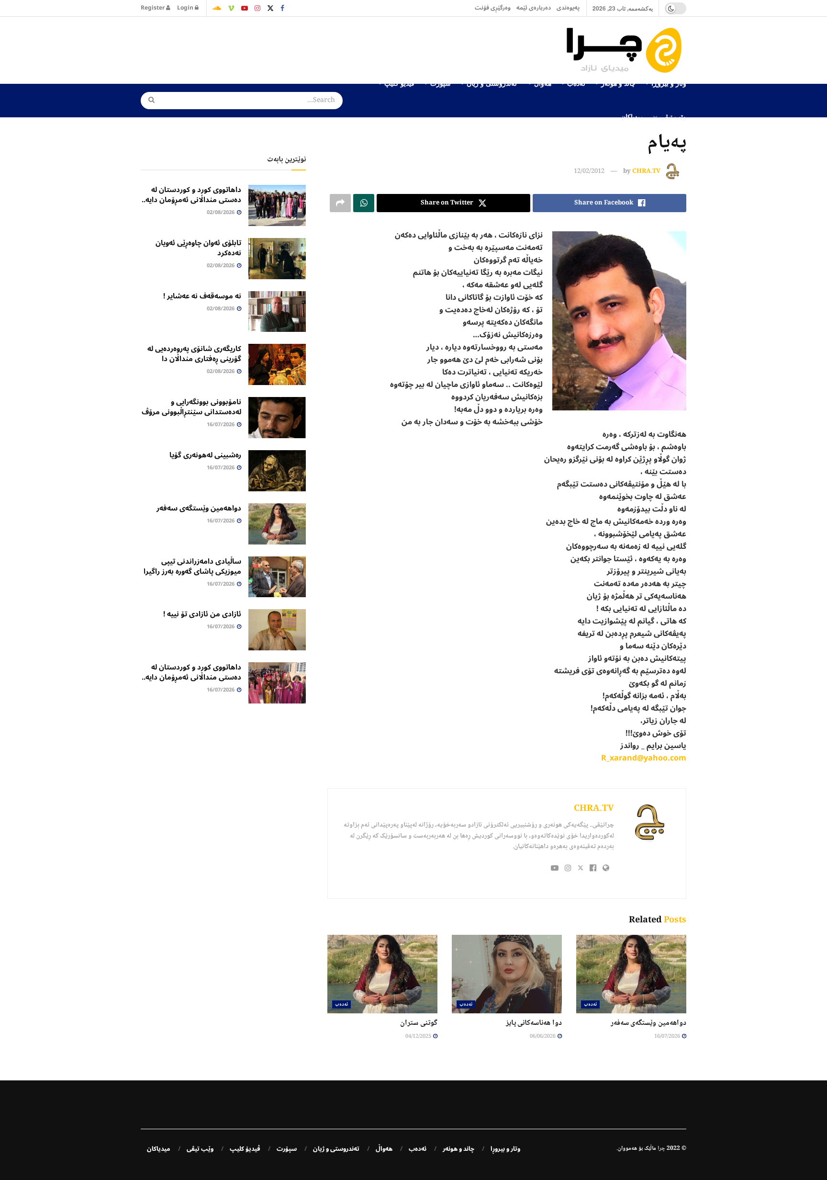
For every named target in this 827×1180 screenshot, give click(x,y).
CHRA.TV (646, 171)
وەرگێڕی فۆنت (493, 8)
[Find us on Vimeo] (231, 8)
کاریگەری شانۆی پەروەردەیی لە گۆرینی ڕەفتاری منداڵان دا (194, 353)
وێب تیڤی (672, 116)
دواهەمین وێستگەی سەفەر (648, 1023)
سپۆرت (287, 1149)
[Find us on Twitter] (270, 8)
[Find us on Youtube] (244, 8)
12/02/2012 (589, 171)
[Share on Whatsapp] (363, 203)
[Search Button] (148, 100)
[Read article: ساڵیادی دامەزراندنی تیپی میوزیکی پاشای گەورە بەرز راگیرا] (277, 577)
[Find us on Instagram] (257, 8)
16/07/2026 (667, 1036)
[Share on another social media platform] (340, 203)
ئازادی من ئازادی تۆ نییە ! (202, 614)
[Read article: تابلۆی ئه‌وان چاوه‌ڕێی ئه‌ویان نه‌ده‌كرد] (277, 258)
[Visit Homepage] (626, 50)
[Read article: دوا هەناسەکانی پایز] (507, 974)
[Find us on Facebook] (282, 8)
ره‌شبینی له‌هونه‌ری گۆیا (205, 455)
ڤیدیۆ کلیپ (245, 1149)
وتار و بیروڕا (505, 1149)
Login (186, 8)
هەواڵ (384, 1149)
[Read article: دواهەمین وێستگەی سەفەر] (631, 974)
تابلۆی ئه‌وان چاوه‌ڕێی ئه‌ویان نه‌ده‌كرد (198, 248)
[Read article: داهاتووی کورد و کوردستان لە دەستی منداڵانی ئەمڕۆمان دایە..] (277, 205)
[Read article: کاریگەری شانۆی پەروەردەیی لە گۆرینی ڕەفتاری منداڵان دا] (277, 364)
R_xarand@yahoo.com (643, 758)
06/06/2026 (543, 1036)
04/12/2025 (418, 1036)
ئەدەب (590, 1004)
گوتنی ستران (418, 1023)
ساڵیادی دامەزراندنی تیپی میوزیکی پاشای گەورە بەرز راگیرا (192, 566)
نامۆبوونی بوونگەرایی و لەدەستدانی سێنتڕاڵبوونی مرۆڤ (191, 407)
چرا (661, 1149)
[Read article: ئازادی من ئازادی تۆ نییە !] (277, 629)
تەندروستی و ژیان (336, 1149)
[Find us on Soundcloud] (216, 8)
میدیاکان (632, 116)
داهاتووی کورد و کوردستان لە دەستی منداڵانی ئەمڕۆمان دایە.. (191, 194)
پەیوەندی (568, 8)
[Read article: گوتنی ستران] (382, 974)
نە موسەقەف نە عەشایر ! (202, 296)
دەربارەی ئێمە (533, 8)
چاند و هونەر (458, 1149)
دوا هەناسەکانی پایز (534, 1023)
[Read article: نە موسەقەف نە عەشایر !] (277, 311)
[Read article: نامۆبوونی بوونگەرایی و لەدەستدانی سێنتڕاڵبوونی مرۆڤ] (277, 417)
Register (153, 8)
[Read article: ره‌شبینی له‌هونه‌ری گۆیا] (277, 470)
